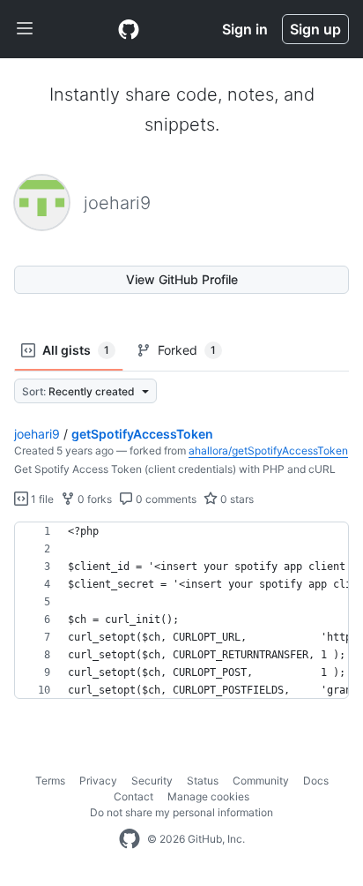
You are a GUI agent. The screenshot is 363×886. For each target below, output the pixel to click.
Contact (133, 796)
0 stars (236, 499)
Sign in (245, 29)
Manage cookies (208, 796)
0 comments (164, 499)
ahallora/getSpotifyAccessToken (268, 450)
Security (152, 780)
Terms (50, 780)
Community (261, 780)
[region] (181, 610)
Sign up (315, 29)
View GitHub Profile (182, 279)
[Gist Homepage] (128, 29)
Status (203, 780)
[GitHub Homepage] (129, 839)
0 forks (93, 499)
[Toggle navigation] (24, 29)
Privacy (98, 780)
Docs (316, 780)
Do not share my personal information (181, 812)
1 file (41, 499)
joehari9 (37, 433)
